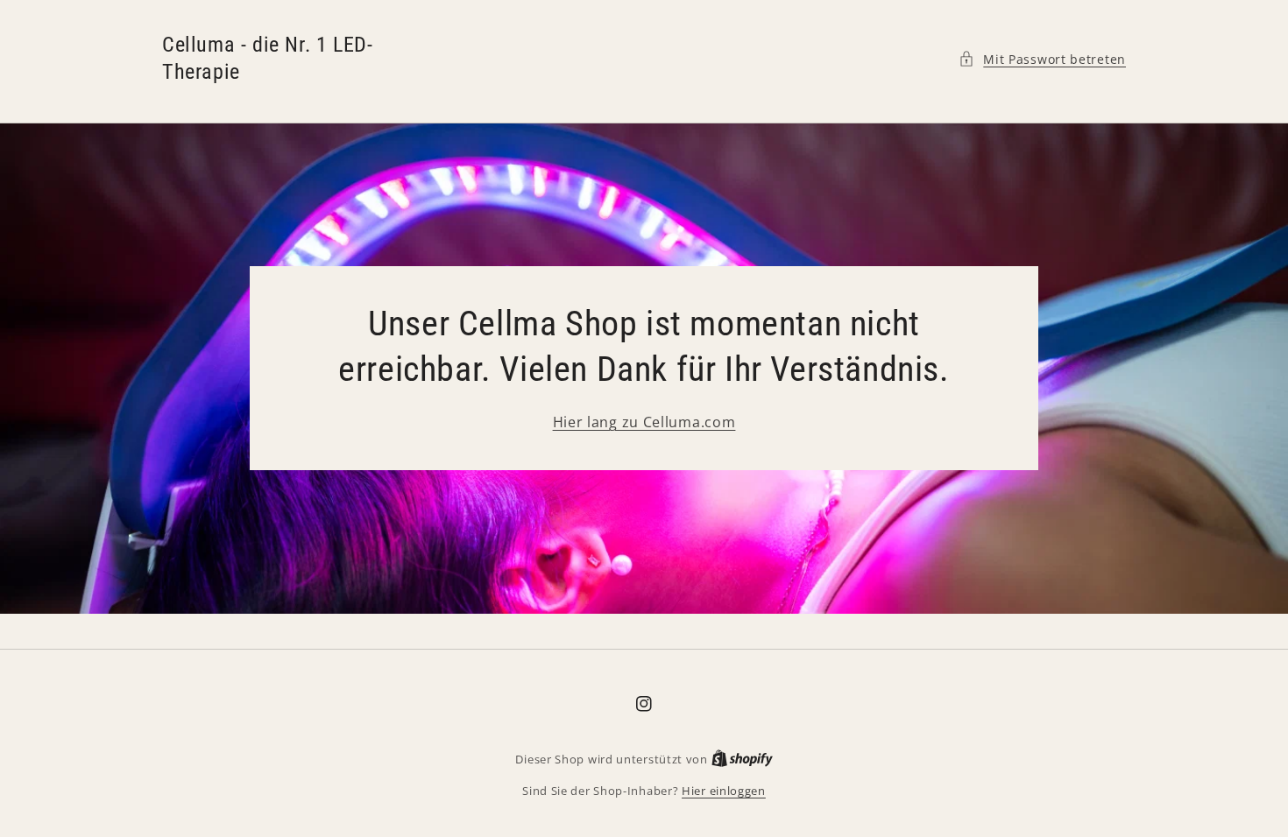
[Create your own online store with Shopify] (742, 759)
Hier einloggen (724, 790)
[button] (1042, 59)
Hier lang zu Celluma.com (644, 422)
